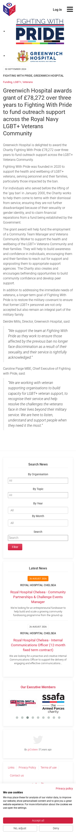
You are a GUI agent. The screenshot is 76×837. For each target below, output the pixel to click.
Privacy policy (64, 788)
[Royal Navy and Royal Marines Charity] (23, 703)
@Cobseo (33, 749)
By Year (38, 503)
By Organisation (38, 474)
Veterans (27, 82)
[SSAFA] (53, 703)
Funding (7, 82)
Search (38, 532)
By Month (38, 516)
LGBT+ (17, 82)
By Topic (38, 489)
